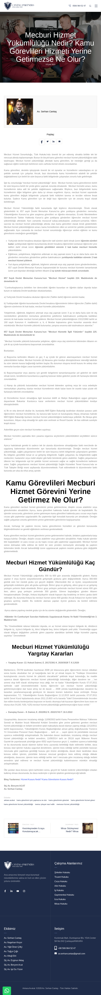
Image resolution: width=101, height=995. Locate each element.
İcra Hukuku (60, 899)
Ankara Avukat (28, 988)
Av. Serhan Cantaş (47, 111)
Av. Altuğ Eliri (10, 956)
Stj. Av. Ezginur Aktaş (14, 960)
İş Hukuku (59, 890)
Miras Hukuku (60, 904)
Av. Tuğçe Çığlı (11, 951)
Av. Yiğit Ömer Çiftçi (13, 947)
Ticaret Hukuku (61, 877)
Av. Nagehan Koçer (13, 942)
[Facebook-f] (5, 891)
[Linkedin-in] (11, 891)
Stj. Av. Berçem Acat (13, 965)
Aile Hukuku (60, 886)
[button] (95, 982)
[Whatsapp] (7, 991)
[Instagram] (24, 891)
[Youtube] (18, 891)
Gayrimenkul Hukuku (64, 895)
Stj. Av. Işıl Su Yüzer (13, 969)
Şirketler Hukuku (62, 872)
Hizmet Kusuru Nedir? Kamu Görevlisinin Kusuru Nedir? (47, 779)
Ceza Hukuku (60, 881)
